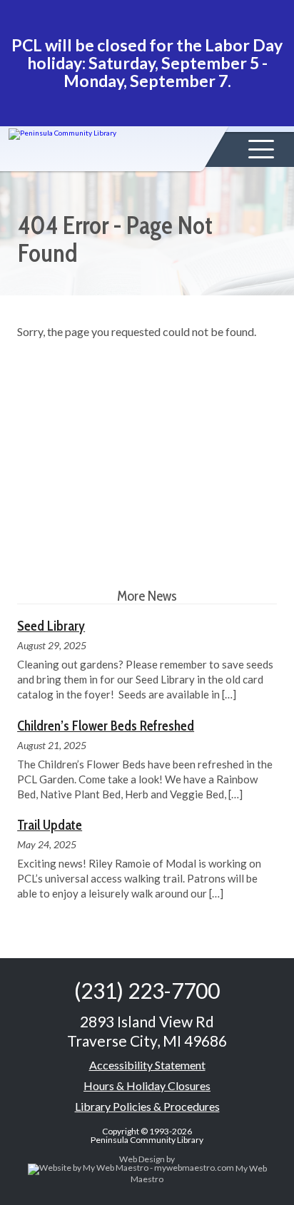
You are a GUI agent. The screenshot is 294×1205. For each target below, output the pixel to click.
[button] (261, 149)
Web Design (142, 1159)
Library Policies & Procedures (147, 1106)
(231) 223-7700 (147, 990)
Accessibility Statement (147, 1065)
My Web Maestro (199, 1173)
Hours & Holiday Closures (147, 1085)
